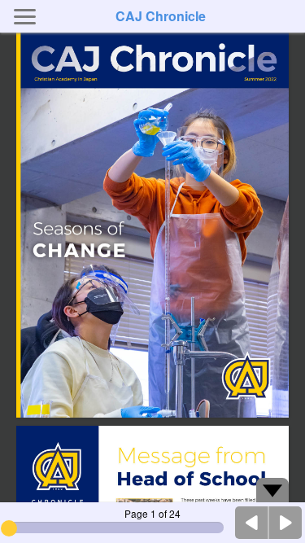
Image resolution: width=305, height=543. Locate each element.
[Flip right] (285, 522)
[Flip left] (252, 522)
